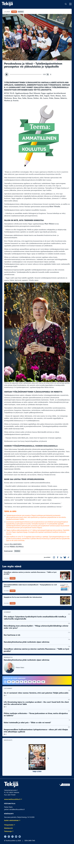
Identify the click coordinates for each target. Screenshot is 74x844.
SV (25, 682)
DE (9, 682)
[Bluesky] (20, 836)
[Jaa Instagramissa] (54, 557)
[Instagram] (5, 836)
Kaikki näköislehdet (11, 820)
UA (43, 682)
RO (30, 682)
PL (21, 682)
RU (39, 682)
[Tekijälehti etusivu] (7, 4)
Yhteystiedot (8, 825)
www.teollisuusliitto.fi (12, 799)
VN (34, 682)
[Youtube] (16, 836)
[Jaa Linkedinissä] (61, 557)
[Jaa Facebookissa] (57, 557)
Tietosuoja (8, 831)
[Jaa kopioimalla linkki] (68, 557)
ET (13, 682)
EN (17, 682)
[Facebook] (9, 836)
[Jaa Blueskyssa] (64, 557)
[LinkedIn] (12, 836)
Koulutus (20, 11)
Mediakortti (8, 828)
